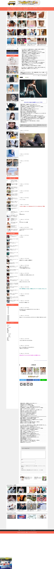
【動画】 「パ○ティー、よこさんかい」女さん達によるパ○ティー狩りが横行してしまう (31, 409)
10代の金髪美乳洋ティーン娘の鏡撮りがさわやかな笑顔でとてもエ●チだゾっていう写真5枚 (33, 52)
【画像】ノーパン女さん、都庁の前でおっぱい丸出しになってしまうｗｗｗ (14, 298)
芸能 (7, 332)
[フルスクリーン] (43, 146)
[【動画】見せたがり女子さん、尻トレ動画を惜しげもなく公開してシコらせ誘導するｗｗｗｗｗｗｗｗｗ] (36, 380)
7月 (8, 308)
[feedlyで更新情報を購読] (27, 384)
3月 (8, 312)
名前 (22, 459)
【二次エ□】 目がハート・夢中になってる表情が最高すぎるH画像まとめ (31, 53)
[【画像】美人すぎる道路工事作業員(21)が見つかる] (12, 60)
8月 (8, 307)
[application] (32, 140)
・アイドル (9, 333)
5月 (8, 310)
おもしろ (8, 324)
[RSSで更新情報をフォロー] (31, 384)
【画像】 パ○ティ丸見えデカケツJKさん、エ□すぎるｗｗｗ (29, 54)
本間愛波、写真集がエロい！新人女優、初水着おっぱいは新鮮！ (30, 61)
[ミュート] (42, 146)
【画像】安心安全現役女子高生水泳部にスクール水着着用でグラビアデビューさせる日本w (31, 419)
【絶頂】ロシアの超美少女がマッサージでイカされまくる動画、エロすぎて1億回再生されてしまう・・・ (35, 62)
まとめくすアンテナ (19, 9)
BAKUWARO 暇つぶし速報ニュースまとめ (25, 532)
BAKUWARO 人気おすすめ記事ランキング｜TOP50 (33, 102)
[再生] (20, 146)
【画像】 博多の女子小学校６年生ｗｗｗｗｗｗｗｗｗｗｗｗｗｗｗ (28, 415)
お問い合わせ (34, 530)
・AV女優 (9, 327)
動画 (43, 75)
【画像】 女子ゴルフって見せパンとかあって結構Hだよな (27, 414)
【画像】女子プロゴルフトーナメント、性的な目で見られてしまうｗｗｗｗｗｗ (32, 51)
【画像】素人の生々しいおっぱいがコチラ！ (25, 442)
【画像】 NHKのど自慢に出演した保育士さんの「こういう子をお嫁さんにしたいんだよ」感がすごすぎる (33, 113)
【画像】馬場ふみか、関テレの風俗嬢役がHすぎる (26, 404)
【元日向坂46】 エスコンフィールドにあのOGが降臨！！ (27, 405)
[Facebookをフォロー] (24, 384)
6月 (8, 309)
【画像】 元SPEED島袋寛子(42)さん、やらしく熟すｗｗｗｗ (27, 432)
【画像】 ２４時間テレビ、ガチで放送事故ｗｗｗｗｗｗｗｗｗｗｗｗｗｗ (31, 55)
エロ (41, 75)
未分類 (8, 330)
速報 (7, 339)
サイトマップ (27, 530)
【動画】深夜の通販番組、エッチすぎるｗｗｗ (27, 64)
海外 (7, 331)
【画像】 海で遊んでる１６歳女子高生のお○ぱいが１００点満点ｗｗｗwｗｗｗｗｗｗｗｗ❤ (31, 115)
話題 (46, 75)
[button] (32, 140)
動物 (7, 328)
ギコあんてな (14, 9)
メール (22, 462)
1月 (8, 313)
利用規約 (19, 530)
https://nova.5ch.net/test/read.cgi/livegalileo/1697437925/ (41, 360)
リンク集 (31, 530)
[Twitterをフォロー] (21, 384)
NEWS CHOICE (25, 9)
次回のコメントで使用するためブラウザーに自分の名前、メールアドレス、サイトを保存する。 (33, 466)
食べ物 (8, 340)
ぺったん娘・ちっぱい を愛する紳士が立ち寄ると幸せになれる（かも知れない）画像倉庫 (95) (32, 118)
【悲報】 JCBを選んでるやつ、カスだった (25, 114)
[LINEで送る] (27, 77)
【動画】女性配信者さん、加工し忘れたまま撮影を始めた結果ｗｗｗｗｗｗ (29, 417)
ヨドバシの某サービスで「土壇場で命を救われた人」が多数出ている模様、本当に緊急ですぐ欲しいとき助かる (35, 49)
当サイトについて (23, 530)
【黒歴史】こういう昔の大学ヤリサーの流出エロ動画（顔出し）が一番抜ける (31, 65)
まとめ (40, 75)
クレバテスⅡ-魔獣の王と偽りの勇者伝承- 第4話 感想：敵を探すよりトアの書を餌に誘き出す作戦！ (32, 117)
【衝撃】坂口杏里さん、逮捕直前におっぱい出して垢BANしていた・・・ (31, 50)
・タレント (9, 334)
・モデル (9, 335)
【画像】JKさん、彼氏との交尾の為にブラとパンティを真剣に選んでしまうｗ (14, 284)
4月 (8, 311)
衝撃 (44, 75)
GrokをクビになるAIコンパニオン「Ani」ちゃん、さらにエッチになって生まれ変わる (32, 63)
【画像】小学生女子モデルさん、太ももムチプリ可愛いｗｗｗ (28, 441)
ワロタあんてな (9, 9)
